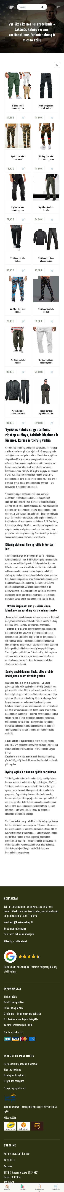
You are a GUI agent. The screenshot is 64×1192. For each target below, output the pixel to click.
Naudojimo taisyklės (14, 1075)
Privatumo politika (13, 1008)
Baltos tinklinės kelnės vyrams (46, 361)
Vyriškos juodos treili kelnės (46, 107)
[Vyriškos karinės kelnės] (46, 187)
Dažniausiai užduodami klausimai (21, 1064)
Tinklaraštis (10, 996)
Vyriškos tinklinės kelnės (18, 310)
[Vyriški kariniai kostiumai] (18, 136)
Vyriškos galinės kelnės (18, 361)
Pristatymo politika (14, 1002)
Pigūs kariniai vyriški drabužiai (18, 412)
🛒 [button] (23, 168)
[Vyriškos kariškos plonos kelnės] (46, 238)
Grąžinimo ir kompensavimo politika (22, 1013)
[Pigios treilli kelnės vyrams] (18, 85)
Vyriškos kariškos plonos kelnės (46, 259)
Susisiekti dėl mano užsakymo (19, 934)
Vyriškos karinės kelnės (46, 208)
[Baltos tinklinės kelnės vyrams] (46, 340)
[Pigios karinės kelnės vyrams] (18, 187)
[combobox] (28, 7)
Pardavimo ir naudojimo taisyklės (21, 1019)
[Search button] (42, 7)
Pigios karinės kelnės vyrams (17, 208)
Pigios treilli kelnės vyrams (18, 107)
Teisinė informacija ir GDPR (18, 1025)
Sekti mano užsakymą (15, 928)
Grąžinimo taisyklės (14, 1081)
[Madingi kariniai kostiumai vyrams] (46, 136)
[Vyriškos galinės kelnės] (18, 340)
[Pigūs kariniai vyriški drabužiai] (18, 391)
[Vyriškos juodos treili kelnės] (46, 85)
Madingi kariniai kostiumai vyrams (46, 157)
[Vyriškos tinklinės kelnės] (18, 289)
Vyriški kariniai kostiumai (17, 157)
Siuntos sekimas (12, 1069)
